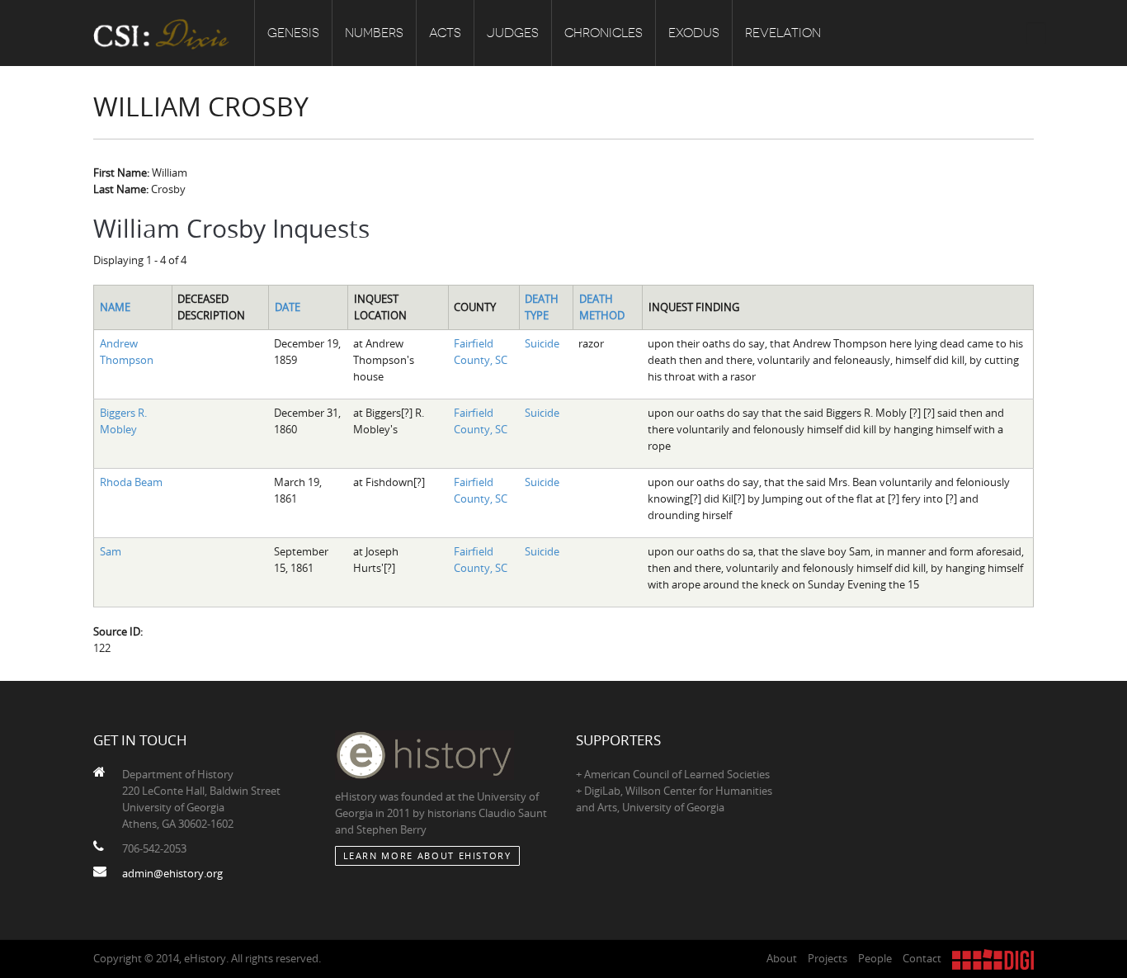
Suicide (542, 343)
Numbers (374, 33)
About (781, 958)
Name (115, 307)
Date (287, 307)
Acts (445, 33)
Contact (922, 958)
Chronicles (603, 33)
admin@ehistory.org (172, 873)
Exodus (693, 33)
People (875, 958)
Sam (110, 551)
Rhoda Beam (131, 482)
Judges (513, 33)
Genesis (293, 33)
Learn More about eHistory (427, 855)
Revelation (783, 33)
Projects (827, 958)
